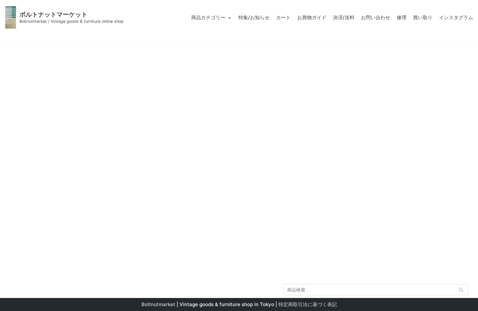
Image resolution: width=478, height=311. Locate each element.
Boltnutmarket (158, 304)
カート (283, 17)
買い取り (422, 17)
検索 (461, 291)
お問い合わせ (375, 17)
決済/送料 (343, 17)
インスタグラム (456, 17)
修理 (401, 17)
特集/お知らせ (254, 17)
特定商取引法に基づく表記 (307, 304)
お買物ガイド (311, 17)
